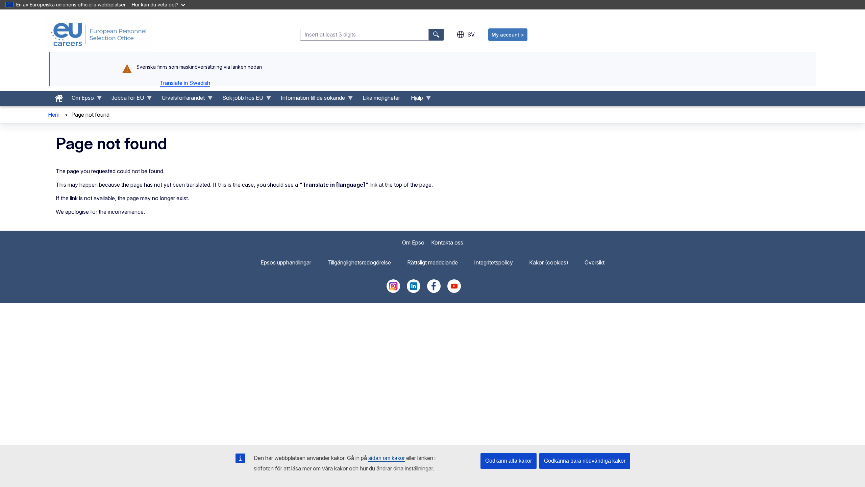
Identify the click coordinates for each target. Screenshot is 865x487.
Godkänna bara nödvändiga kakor (584, 461)
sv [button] (471, 34)
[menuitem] (59, 96)
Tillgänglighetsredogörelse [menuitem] (359, 262)
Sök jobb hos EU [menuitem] (240, 99)
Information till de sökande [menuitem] (310, 99)
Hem (53, 115)
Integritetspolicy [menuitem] (493, 262)
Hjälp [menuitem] (414, 99)
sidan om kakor (386, 458)
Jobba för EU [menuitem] (125, 99)
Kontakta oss (447, 242)
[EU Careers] (99, 34)
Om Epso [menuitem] (80, 99)
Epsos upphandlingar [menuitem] (286, 262)
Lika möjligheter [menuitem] (381, 97)
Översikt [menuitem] (594, 262)
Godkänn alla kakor (508, 461)
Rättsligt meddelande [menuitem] (432, 262)
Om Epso (413, 242)
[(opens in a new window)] (393, 290)
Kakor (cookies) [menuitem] (548, 262)
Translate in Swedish (185, 82)
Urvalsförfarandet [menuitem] (180, 99)
